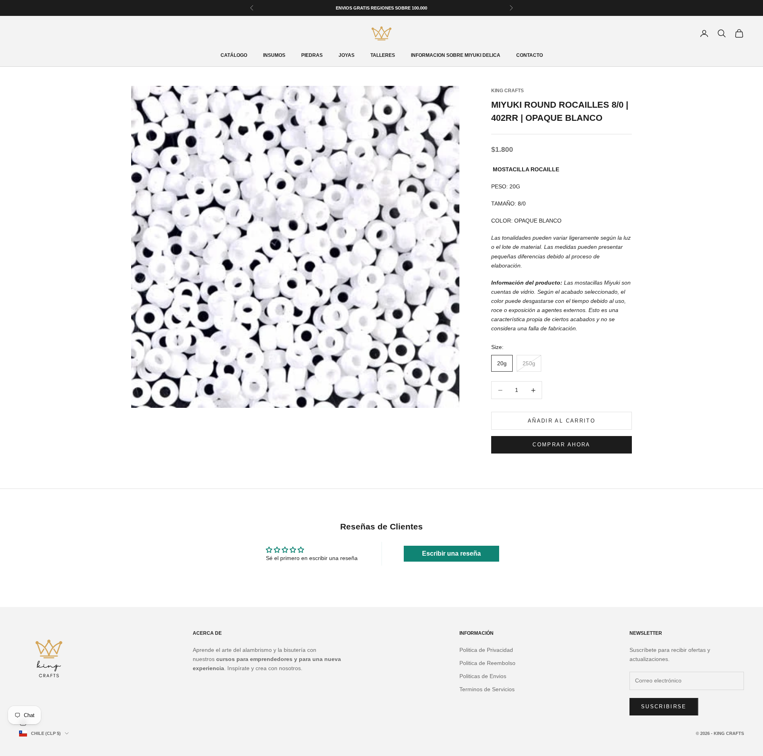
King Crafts (507, 90)
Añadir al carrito (561, 421)
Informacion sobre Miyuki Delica (455, 55)
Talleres (382, 55)
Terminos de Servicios (487, 689)
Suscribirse (664, 706)
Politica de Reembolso (487, 663)
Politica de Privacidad (486, 650)
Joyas (346, 55)
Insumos (274, 55)
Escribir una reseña (451, 553)
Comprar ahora (561, 445)
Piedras (312, 55)
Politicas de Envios (482, 676)
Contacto (529, 55)
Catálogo (234, 55)
